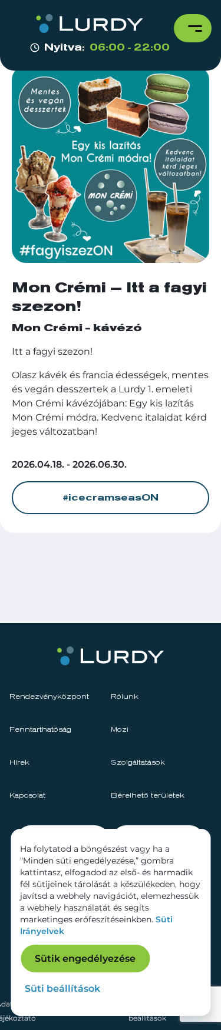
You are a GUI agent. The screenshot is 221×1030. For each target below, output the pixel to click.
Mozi (119, 730)
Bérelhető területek (147, 795)
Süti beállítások (62, 988)
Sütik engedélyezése (85, 958)
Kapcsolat (27, 795)
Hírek (19, 762)
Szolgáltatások (138, 762)
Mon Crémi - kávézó (77, 328)
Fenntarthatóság (40, 730)
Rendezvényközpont (49, 697)
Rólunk (124, 697)
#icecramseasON (110, 497)
